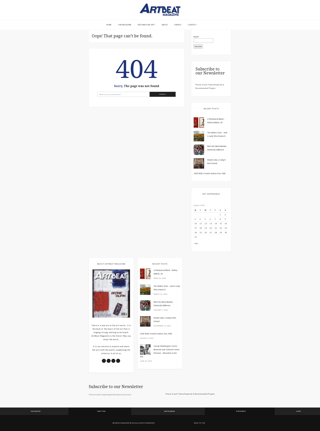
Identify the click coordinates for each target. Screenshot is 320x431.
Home (109, 25)
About (165, 25)
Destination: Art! (146, 25)
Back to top (199, 423)
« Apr (196, 243)
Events (177, 25)
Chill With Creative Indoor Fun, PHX (210, 173)
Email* (196, 37)
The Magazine (124, 25)
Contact (192, 25)
